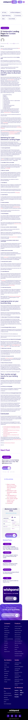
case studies (6, 257)
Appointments (17, 634)
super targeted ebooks (13, 237)
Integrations (6, 630)
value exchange (12, 285)
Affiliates (6, 636)
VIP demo (2, 346)
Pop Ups (16, 645)
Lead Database (18, 638)
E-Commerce (6, 662)
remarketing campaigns (13, 132)
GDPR (5, 701)
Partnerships (6, 626)
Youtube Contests (18, 655)
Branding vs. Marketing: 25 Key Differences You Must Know (10, 564)
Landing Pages (18, 628)
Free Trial (8, 346)
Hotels (5, 665)
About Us (6, 628)
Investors (6, 634)
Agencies (6, 647)
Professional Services (8, 638)
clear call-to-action (17, 223)
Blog (5, 691)
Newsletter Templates (19, 653)
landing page (5, 122)
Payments (17, 647)
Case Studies (7, 632)
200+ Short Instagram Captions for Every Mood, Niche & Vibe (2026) (10, 556)
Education (6, 673)
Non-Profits (6, 667)
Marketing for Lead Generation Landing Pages (12, 492)
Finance (5, 677)
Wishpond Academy (8, 695)
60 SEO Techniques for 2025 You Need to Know (10, 581)
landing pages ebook (16, 345)
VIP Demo (6, 643)
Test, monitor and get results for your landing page (12, 500)
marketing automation (17, 439)
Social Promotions (18, 626)
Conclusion (9, 503)
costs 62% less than (7, 112)
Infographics (6, 699)
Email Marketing (18, 636)
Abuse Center (7, 651)
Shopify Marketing (18, 651)
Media (5, 649)
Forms (16, 649)
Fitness (5, 681)
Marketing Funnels (18, 630)
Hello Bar (7, 358)
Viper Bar (11, 358)
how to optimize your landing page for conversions (10, 131)
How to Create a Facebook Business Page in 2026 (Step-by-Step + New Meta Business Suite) (10, 548)
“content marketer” (10, 79)
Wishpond (3, 280)
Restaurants (6, 671)
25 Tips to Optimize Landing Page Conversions (11, 426)
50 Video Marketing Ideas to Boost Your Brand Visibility (11, 572)
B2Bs (5, 669)
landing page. (7, 168)
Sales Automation (18, 643)
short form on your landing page (14, 296)
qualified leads (12, 133)
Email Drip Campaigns (19, 666)
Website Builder (18, 632)
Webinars (6, 697)
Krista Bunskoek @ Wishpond (9, 442)
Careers (5, 641)
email (3, 159)
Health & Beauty (7, 679)
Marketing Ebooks (7, 693)
